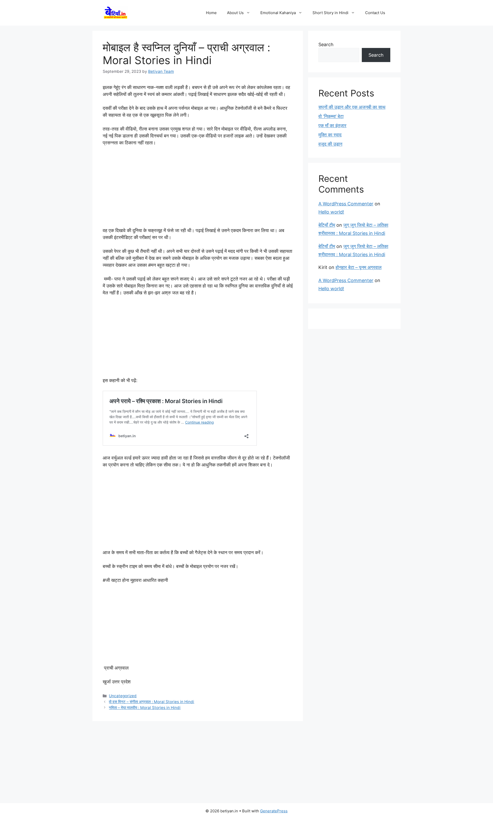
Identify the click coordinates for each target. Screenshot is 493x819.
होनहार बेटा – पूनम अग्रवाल (359, 267)
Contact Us (375, 12)
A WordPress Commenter (345, 203)
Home (211, 12)
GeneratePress (274, 810)
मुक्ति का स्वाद (330, 134)
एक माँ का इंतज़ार (332, 125)
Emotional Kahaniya (278, 12)
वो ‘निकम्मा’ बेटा (331, 116)
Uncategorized (123, 695)
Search (326, 44)
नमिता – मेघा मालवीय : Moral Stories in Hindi (145, 707)
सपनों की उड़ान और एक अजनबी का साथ (351, 107)
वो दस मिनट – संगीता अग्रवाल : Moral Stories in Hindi (151, 701)
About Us (235, 12)
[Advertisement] (198, 189)
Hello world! (331, 212)
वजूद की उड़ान (330, 144)
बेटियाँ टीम (326, 225)
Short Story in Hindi (330, 12)
